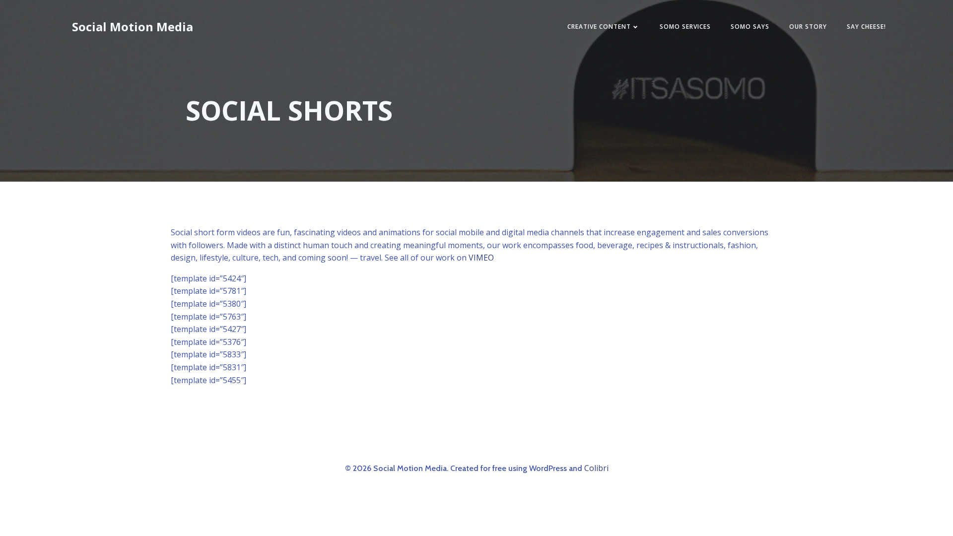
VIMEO (481, 257)
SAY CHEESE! (866, 26)
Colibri (596, 468)
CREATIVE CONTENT (599, 26)
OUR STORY (808, 26)
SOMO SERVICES (685, 26)
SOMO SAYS (750, 26)
